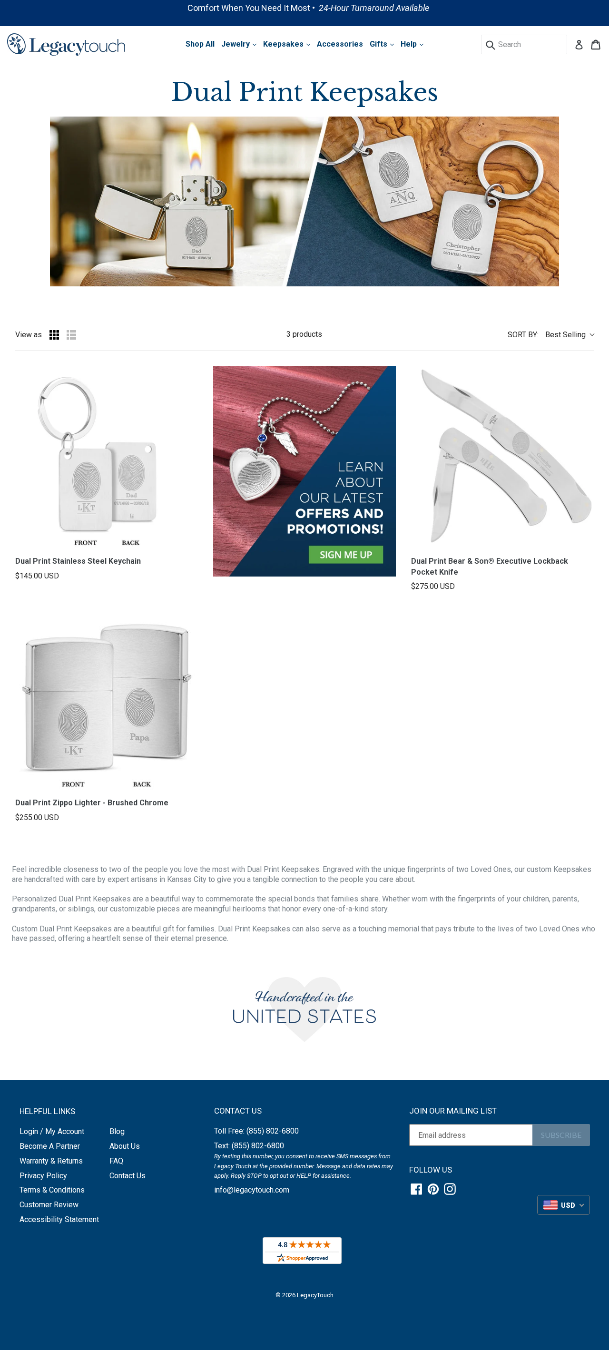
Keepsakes (284, 44)
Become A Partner (50, 1146)
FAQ (116, 1160)
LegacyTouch (315, 1295)
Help (410, 44)
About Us (124, 1146)
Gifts (379, 44)
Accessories (340, 44)
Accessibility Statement (59, 1219)
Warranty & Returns (51, 1160)
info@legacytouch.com (251, 1189)
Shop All (200, 44)
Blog (117, 1131)
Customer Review (49, 1204)
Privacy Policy (43, 1175)
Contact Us (127, 1175)
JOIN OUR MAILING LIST (453, 1110)
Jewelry (236, 44)
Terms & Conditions (52, 1189)
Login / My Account (52, 1131)
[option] (304, 7)
